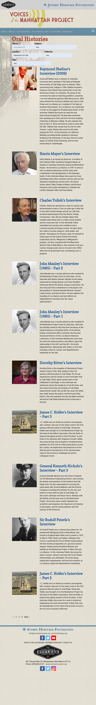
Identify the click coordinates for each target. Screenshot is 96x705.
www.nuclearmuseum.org (56, 664)
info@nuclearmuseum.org (39, 633)
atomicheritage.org (59, 633)
